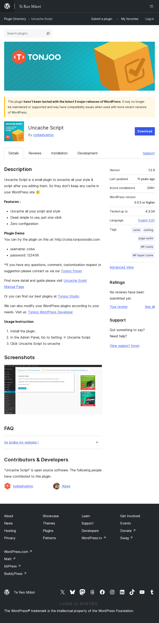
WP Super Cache (143, 255)
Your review (119, 307)
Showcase (51, 516)
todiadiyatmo (43, 135)
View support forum (125, 346)
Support (149, 153)
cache (136, 230)
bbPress (12, 566)
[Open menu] (152, 6)
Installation (59, 153)
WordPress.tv (94, 538)
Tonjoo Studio (68, 296)
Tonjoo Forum (71, 271)
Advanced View (122, 267)
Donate (128, 531)
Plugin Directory (15, 19)
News (8, 523)
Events (125, 523)
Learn (86, 516)
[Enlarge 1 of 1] (96, 370)
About (8, 516)
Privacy (10, 538)
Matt (10, 559)
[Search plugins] (48, 33)
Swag (126, 538)
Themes (49, 523)
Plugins (48, 531)
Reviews (35, 153)
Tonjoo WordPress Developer (50, 312)
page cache (146, 238)
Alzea (66, 486)
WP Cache (147, 246)
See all (150, 307)
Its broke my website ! (21, 442)
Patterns (49, 538)
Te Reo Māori (24, 592)
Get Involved (130, 516)
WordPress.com (18, 552)
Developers (90, 531)
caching (148, 230)
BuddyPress (15, 574)
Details (13, 153)
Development (87, 153)
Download (144, 131)
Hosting (10, 531)
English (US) (146, 220)
